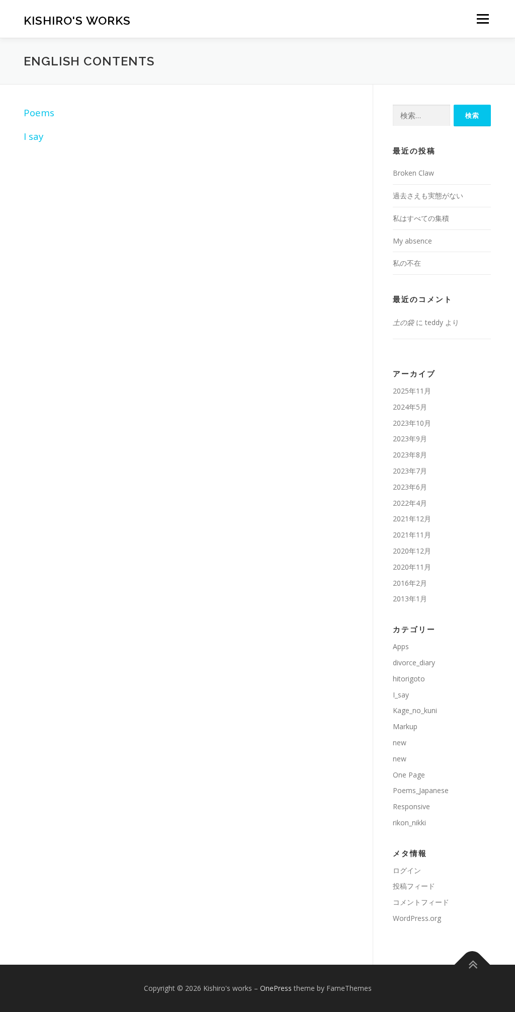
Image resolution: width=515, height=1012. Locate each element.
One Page (409, 775)
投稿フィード (414, 886)
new (399, 742)
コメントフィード (421, 902)
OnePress (276, 988)
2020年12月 (412, 551)
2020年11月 (412, 567)
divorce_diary (414, 662)
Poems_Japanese (421, 790)
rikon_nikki (409, 822)
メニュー (482, 19)
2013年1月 (410, 598)
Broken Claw (413, 173)
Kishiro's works (77, 20)
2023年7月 (410, 471)
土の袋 (403, 322)
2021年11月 (412, 534)
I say (33, 136)
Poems (39, 112)
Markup (405, 726)
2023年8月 (410, 454)
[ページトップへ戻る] (472, 965)
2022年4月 (410, 503)
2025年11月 (412, 391)
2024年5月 (410, 407)
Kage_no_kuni (415, 710)
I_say (401, 694)
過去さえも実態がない (428, 195)
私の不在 (407, 263)
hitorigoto (409, 678)
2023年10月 (412, 423)
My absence (412, 241)
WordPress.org (417, 918)
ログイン (407, 870)
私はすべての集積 (421, 218)
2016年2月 (410, 583)
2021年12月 (412, 518)
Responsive (411, 806)
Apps (401, 646)
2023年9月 (410, 438)
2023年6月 (410, 487)
